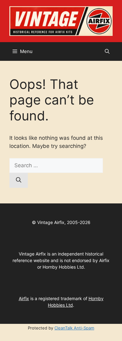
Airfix (24, 298)
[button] (107, 51)
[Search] (18, 180)
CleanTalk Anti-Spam (74, 327)
